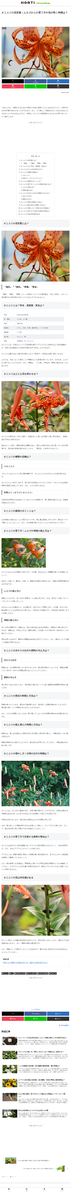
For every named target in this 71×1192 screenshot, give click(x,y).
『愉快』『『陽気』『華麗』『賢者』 (35, 163)
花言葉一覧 (53, 973)
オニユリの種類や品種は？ (29, 172)
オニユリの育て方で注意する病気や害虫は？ (35, 211)
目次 (32, 156)
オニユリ (6, 973)
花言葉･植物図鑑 (43, 973)
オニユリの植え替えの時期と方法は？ (33, 205)
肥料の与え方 (27, 199)
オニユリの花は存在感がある (30, 214)
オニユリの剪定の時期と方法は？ (32, 202)
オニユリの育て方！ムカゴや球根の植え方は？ (36, 184)
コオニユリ (26, 175)
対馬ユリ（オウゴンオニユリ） (33, 178)
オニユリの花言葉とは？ (29, 160)
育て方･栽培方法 (32, 973)
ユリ (12, 973)
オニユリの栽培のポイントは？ (31, 181)
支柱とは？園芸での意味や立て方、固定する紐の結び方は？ (25, 963)
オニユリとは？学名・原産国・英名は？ (34, 166)
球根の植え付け (28, 190)
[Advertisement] (35, 19)
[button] (58, 86)
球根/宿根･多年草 (20, 973)
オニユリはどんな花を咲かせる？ (32, 169)
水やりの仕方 (27, 196)
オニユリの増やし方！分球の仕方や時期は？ (35, 208)
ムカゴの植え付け (28, 187)
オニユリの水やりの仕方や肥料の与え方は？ (35, 193)
